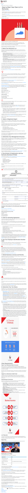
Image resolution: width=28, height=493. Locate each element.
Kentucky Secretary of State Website (6, 208)
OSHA (2, 260)
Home (2, 4)
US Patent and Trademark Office (11, 80)
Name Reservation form (4, 85)
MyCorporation (12, 284)
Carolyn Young (7, 10)
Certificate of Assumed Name (7, 470)
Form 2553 (12, 301)
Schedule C (15, 293)
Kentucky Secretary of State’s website (15, 66)
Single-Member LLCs (6, 291)
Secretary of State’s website (5, 86)
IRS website (14, 244)
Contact (2, 489)
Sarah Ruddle (7, 14)
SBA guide (8, 260)
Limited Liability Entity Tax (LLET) (10, 486)
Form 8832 (4, 301)
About (2, 488)
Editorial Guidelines (4, 490)
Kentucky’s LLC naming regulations (9, 69)
